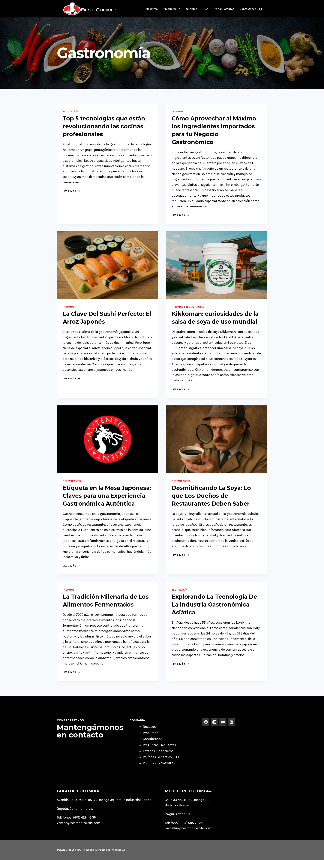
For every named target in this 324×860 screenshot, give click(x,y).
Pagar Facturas (224, 9)
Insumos (177, 111)
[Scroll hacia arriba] (315, 853)
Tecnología (70, 111)
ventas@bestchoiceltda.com (78, 823)
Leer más (71, 191)
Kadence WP (118, 849)
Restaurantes (194, 306)
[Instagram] (214, 722)
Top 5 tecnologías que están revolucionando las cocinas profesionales (104, 126)
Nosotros (152, 9)
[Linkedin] (231, 722)
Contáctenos (248, 9)
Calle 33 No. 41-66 (178, 800)
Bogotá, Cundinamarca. (75, 809)
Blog (206, 9)
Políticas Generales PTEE (161, 757)
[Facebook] (206, 722)
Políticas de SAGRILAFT (160, 763)
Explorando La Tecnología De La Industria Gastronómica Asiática (214, 604)
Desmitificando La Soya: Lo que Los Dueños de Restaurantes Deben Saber (211, 495)
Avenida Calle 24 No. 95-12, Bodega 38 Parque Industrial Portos (104, 800)
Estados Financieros (158, 751)
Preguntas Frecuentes (159, 745)
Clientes (191, 9)
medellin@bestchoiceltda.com (188, 828)
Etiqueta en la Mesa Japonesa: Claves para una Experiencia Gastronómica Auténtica (107, 495)
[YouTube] (223, 722)
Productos (170, 9)
